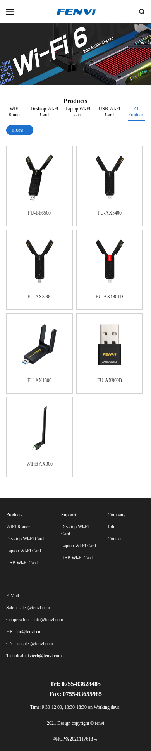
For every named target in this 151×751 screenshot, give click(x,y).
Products (14, 514)
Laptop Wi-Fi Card (77, 110)
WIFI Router (15, 110)
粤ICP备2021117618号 (75, 739)
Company (116, 514)
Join (111, 526)
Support (68, 514)
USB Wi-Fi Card (109, 110)
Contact (115, 538)
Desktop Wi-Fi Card (44, 110)
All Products (136, 111)
